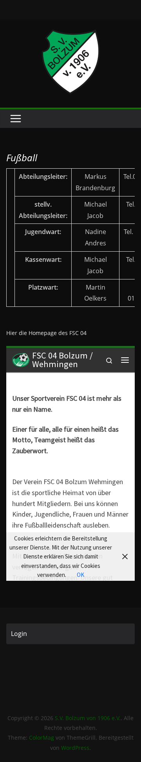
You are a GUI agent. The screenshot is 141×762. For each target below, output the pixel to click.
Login (19, 633)
